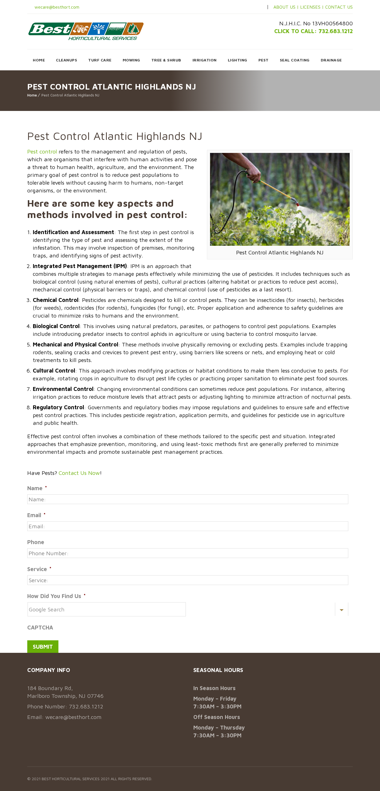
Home (32, 95)
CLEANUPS (66, 60)
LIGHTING (237, 60)
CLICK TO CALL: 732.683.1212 (313, 31)
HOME (39, 60)
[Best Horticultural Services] (86, 31)
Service (39, 569)
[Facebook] (239, 7)
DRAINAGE (331, 60)
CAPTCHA (40, 627)
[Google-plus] (257, 7)
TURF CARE (100, 60)
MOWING (131, 60)
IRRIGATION (205, 60)
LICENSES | (312, 6)
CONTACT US (339, 6)
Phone (35, 542)
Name (37, 488)
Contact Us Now (79, 473)
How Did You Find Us (56, 596)
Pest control (42, 151)
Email (36, 515)
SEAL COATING (295, 60)
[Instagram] (248, 7)
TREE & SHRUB (166, 60)
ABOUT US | (286, 6)
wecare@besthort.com (56, 6)
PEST (263, 60)
